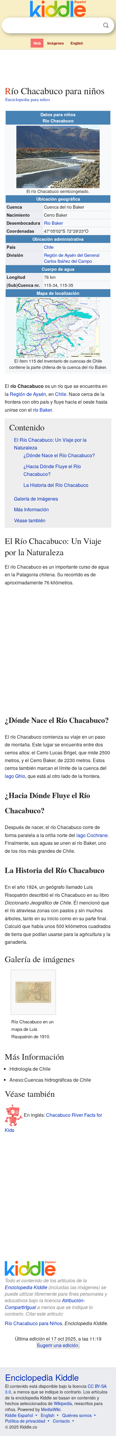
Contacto (61, 1421)
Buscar (106, 25)
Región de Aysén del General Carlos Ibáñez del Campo (71, 258)
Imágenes (55, 43)
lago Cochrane (92, 835)
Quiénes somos (77, 1415)
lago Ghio (15, 776)
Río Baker (53, 223)
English (76, 43)
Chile (49, 247)
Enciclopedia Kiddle (26, 1287)
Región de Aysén (28, 394)
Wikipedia (63, 1403)
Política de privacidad (25, 1421)
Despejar (94, 26)
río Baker (42, 409)
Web (37, 43)
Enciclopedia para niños (27, 99)
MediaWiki (50, 1409)
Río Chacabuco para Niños (33, 1323)
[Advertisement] (58, 66)
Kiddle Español (19, 1415)
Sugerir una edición (57, 1345)
